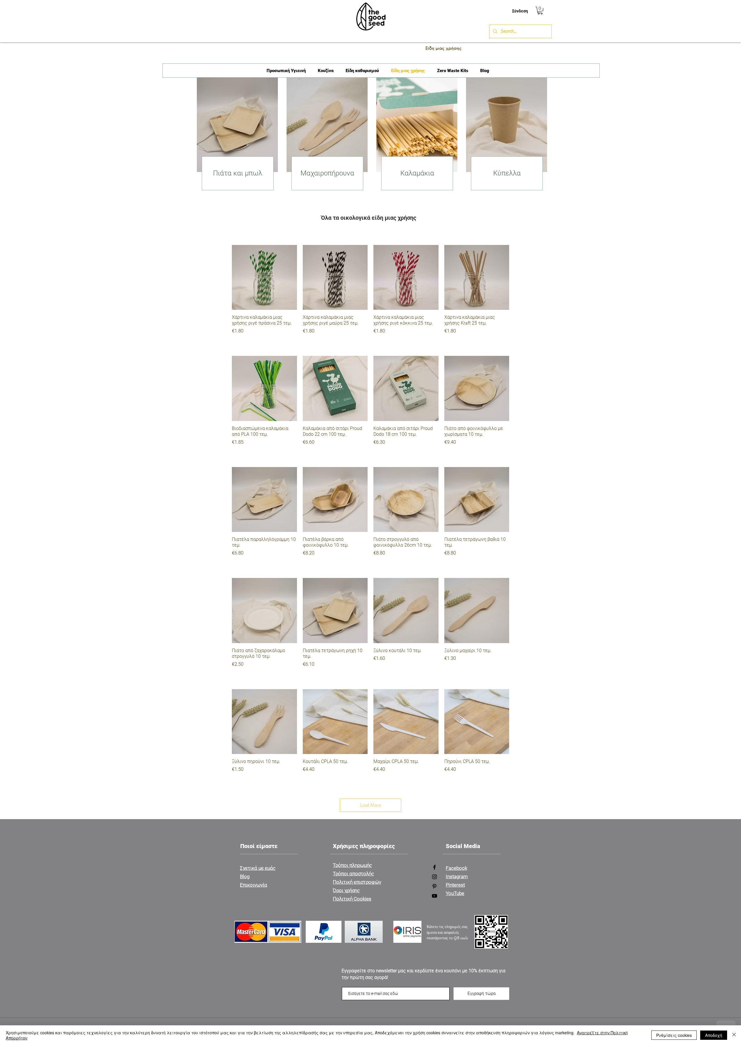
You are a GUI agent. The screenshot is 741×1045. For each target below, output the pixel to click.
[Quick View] (264, 277)
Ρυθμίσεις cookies (674, 1035)
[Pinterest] (434, 886)
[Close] (734, 1035)
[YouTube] (434, 896)
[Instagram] (434, 877)
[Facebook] (434, 867)
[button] (540, 10)
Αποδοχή (713, 1035)
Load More (370, 804)
